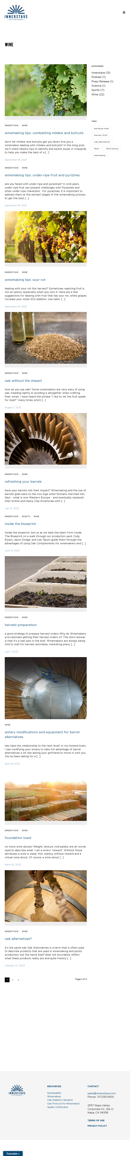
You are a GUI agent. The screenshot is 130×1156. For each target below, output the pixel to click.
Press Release (100, 81)
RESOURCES (54, 1086)
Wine (25, 125)
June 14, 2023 (12, 551)
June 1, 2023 (11, 652)
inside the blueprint (20, 524)
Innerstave (12, 125)
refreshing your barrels (23, 481)
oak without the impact (23, 380)
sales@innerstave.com (102, 1093)
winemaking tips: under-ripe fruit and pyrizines (42, 175)
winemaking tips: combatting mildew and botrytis (44, 133)
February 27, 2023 (15, 966)
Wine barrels (112, 149)
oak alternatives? (18, 939)
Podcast (96, 77)
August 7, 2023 (13, 408)
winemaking (99, 155)
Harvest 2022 (100, 135)
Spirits (26, 516)
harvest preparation (21, 625)
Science (96, 86)
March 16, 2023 (13, 865)
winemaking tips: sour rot (25, 280)
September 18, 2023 (16, 160)
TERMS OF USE (96, 1121)
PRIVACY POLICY (97, 1126)
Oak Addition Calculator (60, 1100)
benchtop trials (101, 128)
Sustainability (54, 1093)
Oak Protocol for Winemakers (63, 1104)
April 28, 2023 (12, 764)
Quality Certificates (57, 1107)
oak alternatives (102, 142)
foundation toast (18, 838)
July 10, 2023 (12, 508)
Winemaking (54, 1097)
